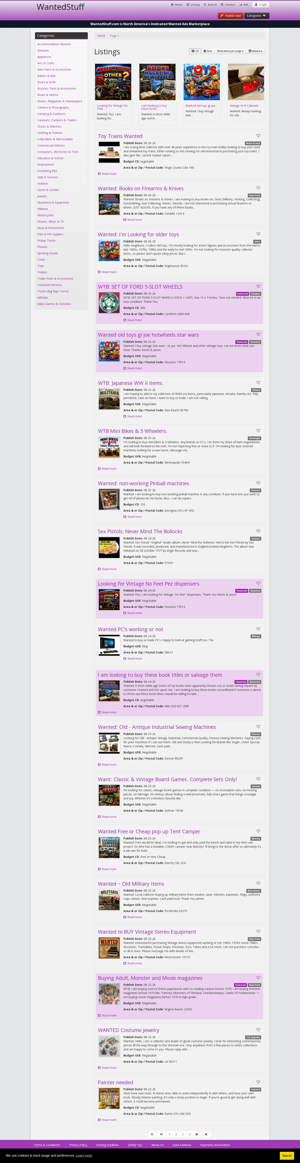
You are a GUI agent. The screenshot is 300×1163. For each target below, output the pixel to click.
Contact (229, 4)
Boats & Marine (47, 95)
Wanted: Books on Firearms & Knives (141, 188)
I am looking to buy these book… (154, 107)
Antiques (43, 50)
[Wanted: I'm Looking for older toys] (109, 250)
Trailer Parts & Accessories (55, 278)
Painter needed (115, 1082)
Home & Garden (48, 190)
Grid (209, 51)
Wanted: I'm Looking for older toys (138, 234)
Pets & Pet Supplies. (50, 234)
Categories (255, 16)
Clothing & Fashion (49, 133)
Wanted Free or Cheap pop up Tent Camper (149, 831)
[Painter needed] (109, 1098)
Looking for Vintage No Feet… (112, 107)
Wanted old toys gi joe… (202, 106)
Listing (195, 4)
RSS (245, 4)
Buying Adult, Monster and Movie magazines (150, 977)
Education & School (50, 158)
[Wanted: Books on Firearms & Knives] (109, 204)
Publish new (232, 16)
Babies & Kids (46, 76)
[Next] (197, 1134)
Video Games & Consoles (54, 304)
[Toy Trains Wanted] (109, 152)
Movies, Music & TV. (50, 221)
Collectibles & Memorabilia (55, 139)
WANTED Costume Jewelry (128, 1029)
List (196, 51)
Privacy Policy (78, 1145)
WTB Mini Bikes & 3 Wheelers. (132, 430)
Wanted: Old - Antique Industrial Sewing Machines (157, 726)
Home (178, 4)
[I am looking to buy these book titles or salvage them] (109, 691)
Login (263, 4)
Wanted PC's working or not (130, 629)
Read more (109, 174)
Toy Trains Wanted (120, 135)
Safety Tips (135, 1145)
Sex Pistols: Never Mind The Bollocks (140, 531)
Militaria (42, 209)
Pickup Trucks (46, 240)
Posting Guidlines (107, 1145)
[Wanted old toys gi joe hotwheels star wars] (109, 351)
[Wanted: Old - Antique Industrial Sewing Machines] (109, 743)
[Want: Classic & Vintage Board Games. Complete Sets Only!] (109, 795)
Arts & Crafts (45, 63)
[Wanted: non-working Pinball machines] (109, 499)
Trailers (42, 272)
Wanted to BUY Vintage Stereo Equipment (147, 931)
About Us (157, 1145)
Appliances (44, 57)
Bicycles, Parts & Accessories (56, 88)
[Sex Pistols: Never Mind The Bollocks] (109, 547)
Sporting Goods (47, 253)
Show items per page (229, 51)
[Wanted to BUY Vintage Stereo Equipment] (109, 948)
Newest (256, 51)
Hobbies (42, 183)
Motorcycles (45, 215)
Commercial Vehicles (51, 145)
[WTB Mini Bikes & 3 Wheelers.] (109, 447)
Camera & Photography (53, 107)
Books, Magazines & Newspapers (59, 101)
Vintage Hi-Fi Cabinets (244, 106)
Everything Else (47, 171)
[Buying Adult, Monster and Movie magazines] (109, 994)
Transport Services (49, 285)
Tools (41, 259)
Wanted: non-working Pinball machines (143, 483)
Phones (42, 247)
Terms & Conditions (47, 1145)
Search (212, 4)
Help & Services (47, 177)
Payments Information (215, 1145)
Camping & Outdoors (51, 114)
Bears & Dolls (46, 82)
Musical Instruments (50, 228)
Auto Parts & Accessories (54, 69)
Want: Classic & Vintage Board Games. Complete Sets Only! (167, 779)
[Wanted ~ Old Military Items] (109, 899)
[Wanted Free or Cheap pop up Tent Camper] (109, 847)
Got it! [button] (287, 1155)
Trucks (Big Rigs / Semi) (53, 291)
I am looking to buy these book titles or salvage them (160, 674)
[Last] (206, 1134)
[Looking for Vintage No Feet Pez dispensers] (109, 599)
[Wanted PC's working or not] (109, 645)
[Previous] (161, 1134)
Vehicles (42, 297)
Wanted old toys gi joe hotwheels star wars (148, 334)
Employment (45, 164)
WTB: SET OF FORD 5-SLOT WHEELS (140, 286)
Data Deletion (182, 1145)
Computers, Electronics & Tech (57, 152)
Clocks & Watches (49, 126)
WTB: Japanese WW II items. (130, 382)
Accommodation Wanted (53, 44)
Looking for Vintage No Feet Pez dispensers (148, 583)
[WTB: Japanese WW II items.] (109, 399)
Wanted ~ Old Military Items (131, 883)
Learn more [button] (84, 1155)
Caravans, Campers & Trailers (57, 120)
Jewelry (42, 196)
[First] (152, 1134)
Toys (40, 266)
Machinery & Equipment (53, 202)
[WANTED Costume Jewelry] (109, 1046)
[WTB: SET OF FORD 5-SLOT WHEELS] (109, 302)
